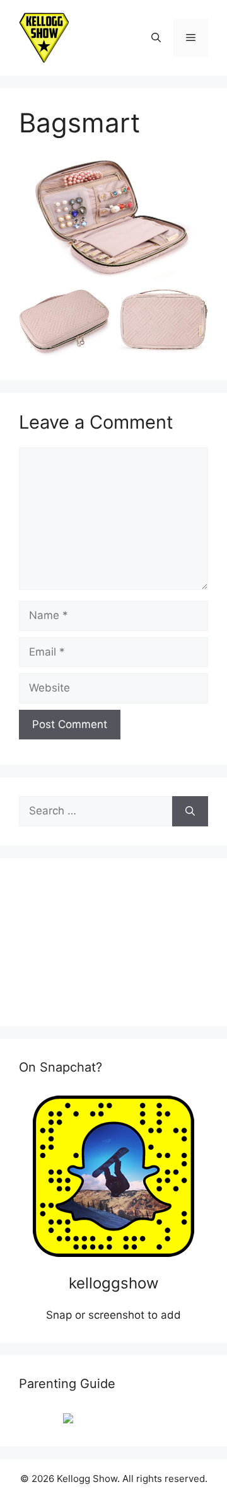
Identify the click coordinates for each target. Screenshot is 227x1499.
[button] (156, 38)
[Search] (190, 811)
